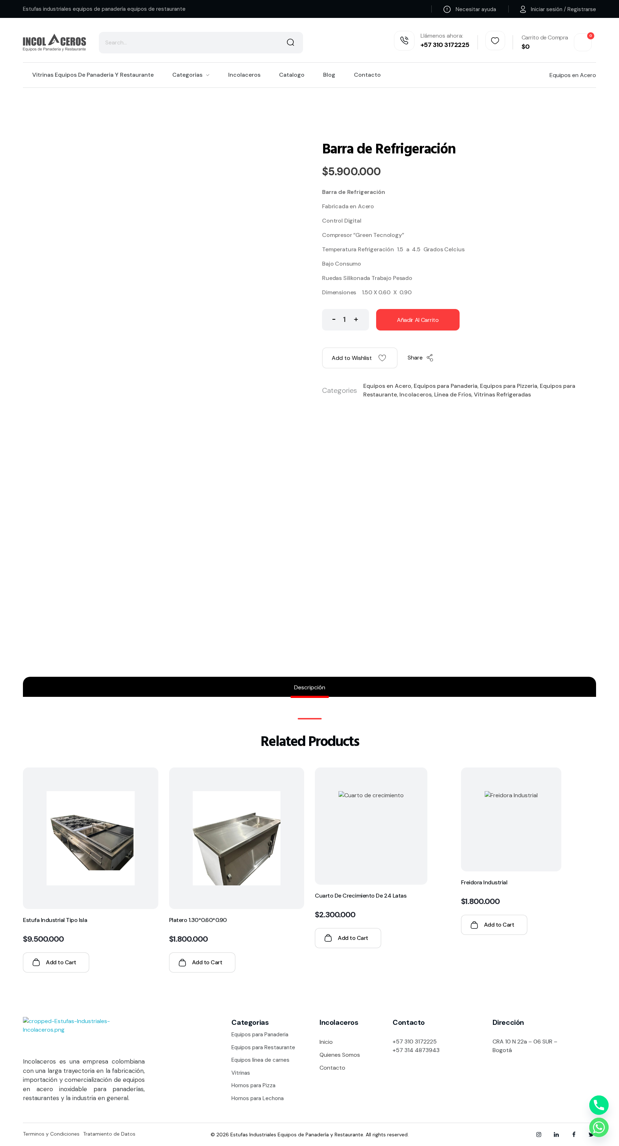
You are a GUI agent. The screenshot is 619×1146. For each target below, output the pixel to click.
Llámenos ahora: (442, 35)
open (596, 119)
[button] (355, 318)
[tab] (310, 687)
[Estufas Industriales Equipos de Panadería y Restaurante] (54, 42)
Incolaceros (415, 394)
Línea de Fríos (452, 394)
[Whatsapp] (599, 1127)
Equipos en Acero (387, 386)
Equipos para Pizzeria (508, 386)
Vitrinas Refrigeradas (502, 394)
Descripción (309, 687)
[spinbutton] (345, 320)
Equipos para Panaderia (446, 386)
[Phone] (599, 1105)
